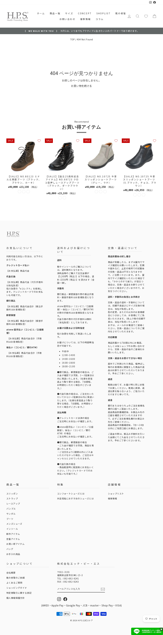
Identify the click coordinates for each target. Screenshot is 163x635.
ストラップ (12, 498)
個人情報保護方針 (15, 597)
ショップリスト (116, 493)
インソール (12, 528)
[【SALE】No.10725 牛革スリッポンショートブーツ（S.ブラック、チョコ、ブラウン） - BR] (143, 194)
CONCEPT (85, 13)
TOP (72, 39)
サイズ (69, 13)
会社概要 (11, 572)
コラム (100, 19)
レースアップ (13, 503)
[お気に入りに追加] (39, 140)
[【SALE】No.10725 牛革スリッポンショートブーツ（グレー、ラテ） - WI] (104, 191)
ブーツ (9, 518)
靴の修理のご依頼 (15, 577)
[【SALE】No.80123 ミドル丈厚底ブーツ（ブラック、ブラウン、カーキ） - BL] (19, 191)
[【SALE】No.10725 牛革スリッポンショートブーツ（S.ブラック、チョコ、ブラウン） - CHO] (139, 194)
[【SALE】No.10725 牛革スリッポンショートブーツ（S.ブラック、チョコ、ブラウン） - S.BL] (134, 194)
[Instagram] (59, 599)
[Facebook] (65, 599)
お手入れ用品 (13, 554)
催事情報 (85, 19)
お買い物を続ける (81, 86)
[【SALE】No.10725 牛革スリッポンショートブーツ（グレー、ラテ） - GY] (96, 191)
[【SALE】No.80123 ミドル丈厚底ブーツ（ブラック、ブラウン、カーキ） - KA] (28, 191)
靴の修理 (120, 13)
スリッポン (12, 493)
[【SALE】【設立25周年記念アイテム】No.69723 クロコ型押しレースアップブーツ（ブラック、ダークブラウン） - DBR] (64, 197)
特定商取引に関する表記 (19, 592)
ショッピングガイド (16, 587)
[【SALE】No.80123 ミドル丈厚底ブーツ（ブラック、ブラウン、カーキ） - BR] (23, 191)
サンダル (11, 513)
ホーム (41, 13)
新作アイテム (13, 533)
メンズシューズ (14, 523)
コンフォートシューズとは (71, 493)
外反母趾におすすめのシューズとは (75, 498)
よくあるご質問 (14, 582)
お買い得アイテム (15, 543)
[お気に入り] (146, 16)
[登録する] (103, 589)
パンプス (11, 508)
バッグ (9, 549)
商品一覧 (55, 13)
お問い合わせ (67, 19)
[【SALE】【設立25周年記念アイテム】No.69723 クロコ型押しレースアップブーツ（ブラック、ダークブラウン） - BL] (60, 197)
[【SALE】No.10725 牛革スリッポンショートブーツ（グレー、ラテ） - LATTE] (100, 191)
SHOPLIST (103, 13)
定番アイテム (13, 539)
